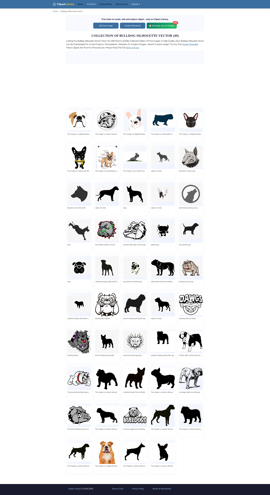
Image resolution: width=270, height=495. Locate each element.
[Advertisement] (135, 85)
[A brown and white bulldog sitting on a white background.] (107, 455)
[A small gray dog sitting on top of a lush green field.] (135, 157)
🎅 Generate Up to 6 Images (163, 25)
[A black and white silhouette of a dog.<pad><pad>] (79, 452)
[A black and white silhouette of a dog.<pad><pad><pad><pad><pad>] (135, 452)
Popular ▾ (135, 4)
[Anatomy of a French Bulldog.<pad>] (107, 163)
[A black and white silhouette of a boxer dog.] (163, 415)
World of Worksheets (162, 489)
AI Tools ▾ (91, 4)
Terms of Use (122, 4)
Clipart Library (74, 489)
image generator (190, 44)
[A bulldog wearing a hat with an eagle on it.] (107, 120)
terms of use (132, 47)
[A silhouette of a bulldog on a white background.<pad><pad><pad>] (163, 120)
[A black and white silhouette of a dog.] (163, 452)
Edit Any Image (106, 25)
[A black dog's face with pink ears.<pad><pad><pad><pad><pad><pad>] (191, 120)
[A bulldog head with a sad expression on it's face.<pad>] (79, 120)
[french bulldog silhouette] (163, 378)
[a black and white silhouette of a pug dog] (191, 415)
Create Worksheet (133, 25)
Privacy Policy (106, 4)
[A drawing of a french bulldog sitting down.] (135, 124)
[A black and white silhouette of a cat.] (107, 378)
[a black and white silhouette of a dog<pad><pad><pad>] (107, 415)
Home (80, 4)
